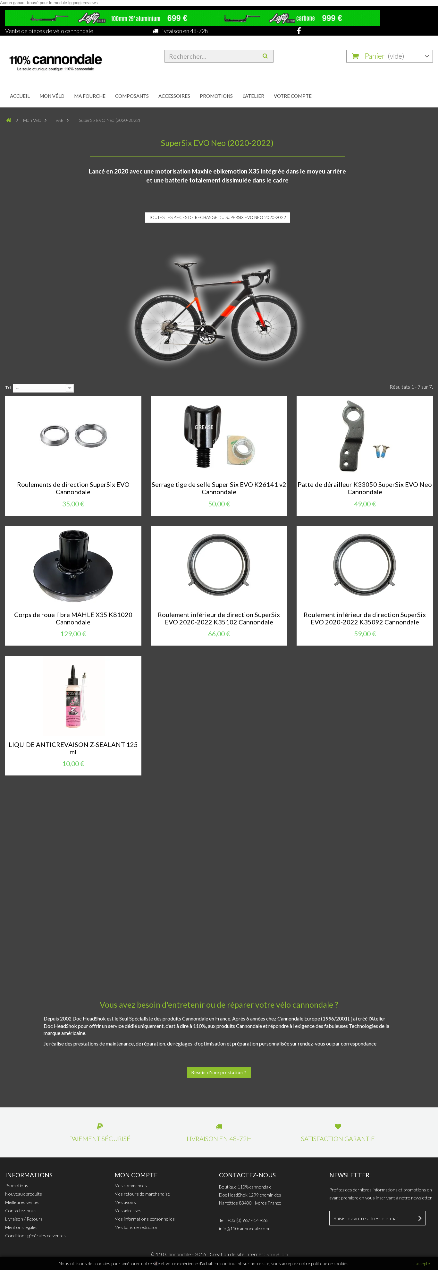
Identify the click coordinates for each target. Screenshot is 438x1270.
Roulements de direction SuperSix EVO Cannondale (73, 488)
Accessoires (174, 96)
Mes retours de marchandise (142, 1194)
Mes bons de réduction (136, 1227)
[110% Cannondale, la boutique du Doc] (73, 60)
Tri (8, 387)
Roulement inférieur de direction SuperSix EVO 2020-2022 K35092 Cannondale (365, 618)
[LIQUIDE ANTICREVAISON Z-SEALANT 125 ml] (73, 696)
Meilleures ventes (22, 1202)
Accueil (20, 96)
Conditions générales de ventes (35, 1235)
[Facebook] (297, 31)
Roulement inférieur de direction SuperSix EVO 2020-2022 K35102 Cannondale (219, 618)
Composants (132, 96)
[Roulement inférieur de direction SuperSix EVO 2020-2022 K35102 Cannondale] (219, 566)
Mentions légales (21, 1227)
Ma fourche (89, 96)
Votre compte (293, 96)
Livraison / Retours (24, 1219)
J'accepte (421, 1263)
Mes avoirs (125, 1202)
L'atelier (253, 96)
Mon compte (135, 1175)
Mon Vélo (51, 96)
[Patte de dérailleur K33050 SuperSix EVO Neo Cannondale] (365, 436)
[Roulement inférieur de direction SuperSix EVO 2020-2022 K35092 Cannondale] (365, 566)
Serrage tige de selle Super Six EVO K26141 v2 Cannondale (219, 488)
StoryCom (277, 1254)
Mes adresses (127, 1210)
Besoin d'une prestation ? (219, 1072)
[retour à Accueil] (11, 120)
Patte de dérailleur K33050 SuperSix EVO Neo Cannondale (365, 488)
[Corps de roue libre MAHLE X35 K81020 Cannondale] (73, 566)
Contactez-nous (21, 1210)
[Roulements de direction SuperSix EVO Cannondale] (73, 436)
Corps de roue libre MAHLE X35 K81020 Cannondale (73, 618)
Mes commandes (130, 1185)
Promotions (216, 96)
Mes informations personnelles (144, 1219)
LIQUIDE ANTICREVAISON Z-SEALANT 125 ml (73, 748)
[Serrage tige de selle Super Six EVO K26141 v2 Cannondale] (219, 436)
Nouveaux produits (23, 1194)
